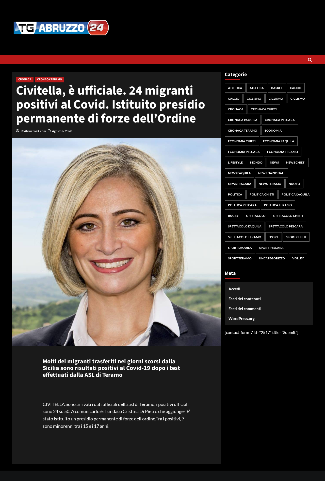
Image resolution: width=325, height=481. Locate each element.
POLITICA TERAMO (278, 205)
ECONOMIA (273, 130)
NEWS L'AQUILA (239, 173)
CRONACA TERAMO (49, 79)
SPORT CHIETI (296, 237)
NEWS (274, 162)
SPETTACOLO (256, 216)
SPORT (274, 237)
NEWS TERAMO (270, 184)
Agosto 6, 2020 (62, 131)
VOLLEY (298, 258)
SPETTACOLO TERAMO (244, 237)
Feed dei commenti (245, 308)
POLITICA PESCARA (242, 205)
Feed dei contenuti (245, 298)
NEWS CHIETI (295, 162)
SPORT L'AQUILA (240, 248)
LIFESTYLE (235, 162)
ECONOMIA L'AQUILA (278, 141)
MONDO (256, 162)
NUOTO (294, 184)
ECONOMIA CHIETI (242, 141)
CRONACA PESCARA (280, 120)
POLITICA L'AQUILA (296, 194)
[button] (310, 59)
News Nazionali (271, 173)
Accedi (234, 289)
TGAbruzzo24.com (33, 131)
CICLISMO (254, 98)
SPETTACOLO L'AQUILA (245, 226)
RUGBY (233, 216)
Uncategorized (272, 258)
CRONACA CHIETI (264, 109)
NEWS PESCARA (239, 184)
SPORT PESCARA (271, 248)
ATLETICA (235, 88)
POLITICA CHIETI (262, 194)
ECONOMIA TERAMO (282, 152)
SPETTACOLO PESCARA (286, 226)
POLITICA (235, 194)
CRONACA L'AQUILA (242, 120)
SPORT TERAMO (240, 258)
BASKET (277, 88)
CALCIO (295, 88)
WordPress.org (242, 318)
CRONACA (24, 79)
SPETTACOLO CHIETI (288, 216)
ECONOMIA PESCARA (244, 152)
